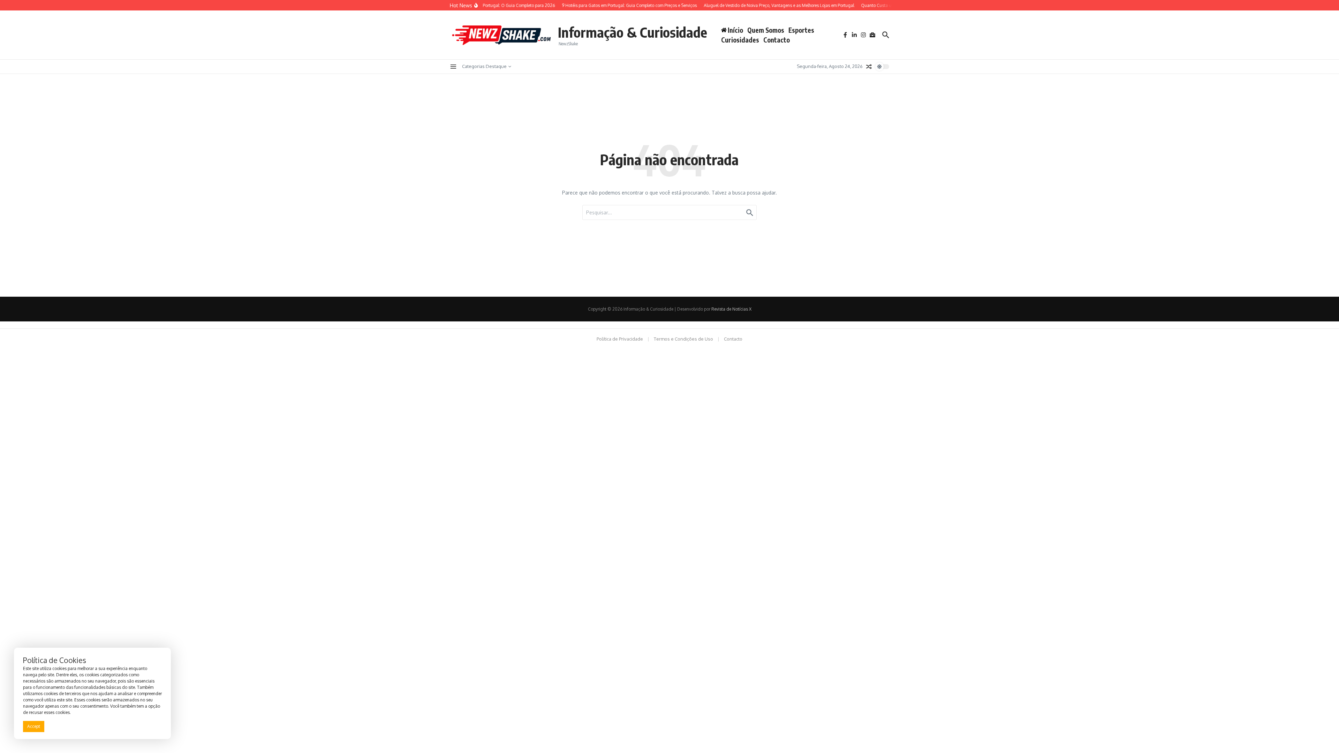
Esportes (801, 30)
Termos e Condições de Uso (683, 339)
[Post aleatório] (869, 66)
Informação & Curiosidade (632, 32)
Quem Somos (765, 30)
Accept (33, 726)
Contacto (776, 40)
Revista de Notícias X (731, 309)
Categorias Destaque (484, 66)
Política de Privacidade (620, 339)
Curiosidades (740, 40)
